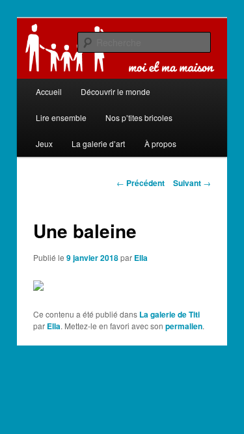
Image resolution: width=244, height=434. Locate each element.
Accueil (49, 91)
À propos (160, 143)
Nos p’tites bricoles (138, 117)
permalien (183, 326)
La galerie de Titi (169, 314)
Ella (141, 258)
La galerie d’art (98, 143)
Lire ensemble (61, 117)
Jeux (44, 143)
